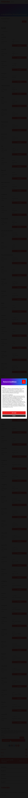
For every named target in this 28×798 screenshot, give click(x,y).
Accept (14, 412)
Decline (14, 415)
